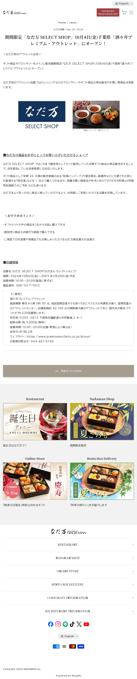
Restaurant (68, 545)
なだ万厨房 (59, 29)
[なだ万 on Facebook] (50, 626)
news (73, 22)
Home (62, 22)
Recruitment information (67, 611)
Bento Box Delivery (68, 584)
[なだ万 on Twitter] (79, 626)
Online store (68, 571)
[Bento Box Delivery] (102, 481)
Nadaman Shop (68, 558)
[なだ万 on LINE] (65, 626)
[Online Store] (35, 481)
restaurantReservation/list (108, 12)
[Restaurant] (35, 421)
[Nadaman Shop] (102, 421)
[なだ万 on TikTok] (72, 626)
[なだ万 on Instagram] (58, 626)
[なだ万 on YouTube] (86, 625)
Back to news (71, 371)
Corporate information (67, 598)
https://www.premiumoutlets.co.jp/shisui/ (59, 336)
